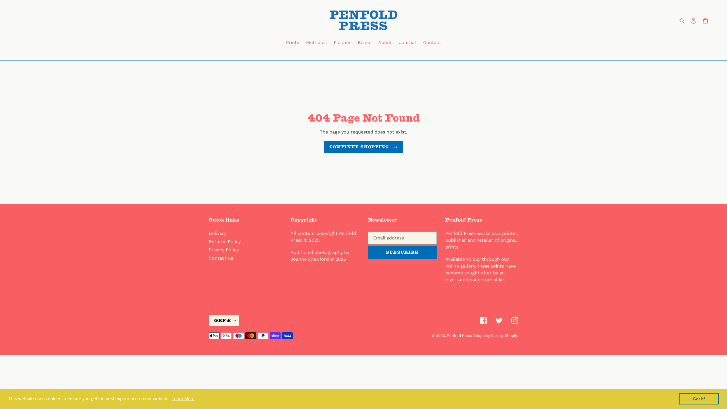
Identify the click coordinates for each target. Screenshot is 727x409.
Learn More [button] (183, 398)
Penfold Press (459, 335)
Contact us (221, 258)
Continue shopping (359, 147)
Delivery (217, 233)
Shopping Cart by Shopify (495, 335)
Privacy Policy (224, 250)
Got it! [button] (699, 399)
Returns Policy (225, 241)
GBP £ (222, 320)
